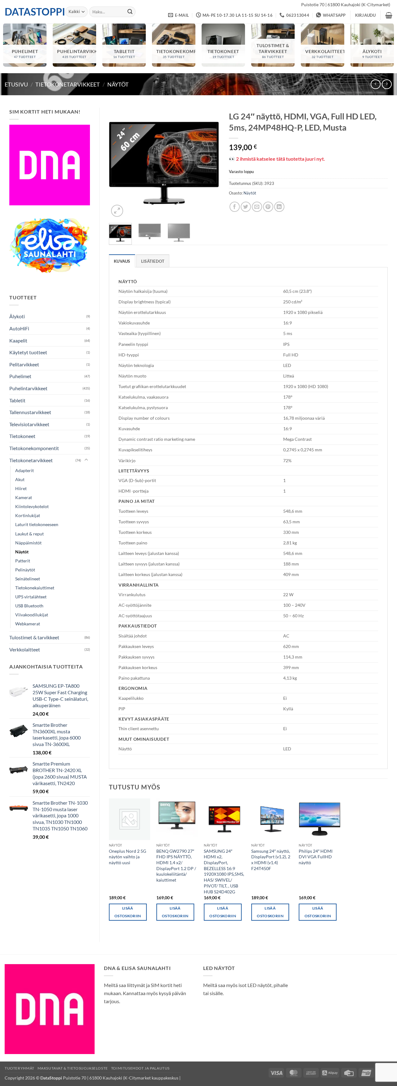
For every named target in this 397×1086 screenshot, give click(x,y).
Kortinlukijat (27, 515)
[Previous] (118, 163)
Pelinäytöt (25, 569)
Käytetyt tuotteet (28, 352)
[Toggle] (86, 460)
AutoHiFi (19, 328)
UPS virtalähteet (31, 596)
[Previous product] (386, 84)
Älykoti (17, 316)
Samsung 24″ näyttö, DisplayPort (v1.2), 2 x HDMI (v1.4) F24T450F (270, 859)
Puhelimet (20, 376)
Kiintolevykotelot (32, 506)
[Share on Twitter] (246, 207)
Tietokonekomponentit (34, 448)
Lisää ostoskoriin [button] (127, 912)
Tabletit (17, 400)
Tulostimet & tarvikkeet (34, 637)
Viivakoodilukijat (31, 614)
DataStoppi (30, 12)
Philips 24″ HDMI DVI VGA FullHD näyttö (315, 856)
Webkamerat (27, 623)
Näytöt (118, 84)
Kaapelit (18, 340)
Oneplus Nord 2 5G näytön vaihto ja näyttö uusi (127, 856)
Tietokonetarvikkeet (67, 84)
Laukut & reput (29, 533)
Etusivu (16, 84)
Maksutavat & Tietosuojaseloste (73, 1068)
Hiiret (21, 488)
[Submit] (130, 12)
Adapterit (24, 470)
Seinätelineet (27, 578)
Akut (20, 479)
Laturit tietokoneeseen (36, 524)
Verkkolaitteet (24, 649)
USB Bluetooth (29, 605)
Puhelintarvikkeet (28, 388)
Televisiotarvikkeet (29, 424)
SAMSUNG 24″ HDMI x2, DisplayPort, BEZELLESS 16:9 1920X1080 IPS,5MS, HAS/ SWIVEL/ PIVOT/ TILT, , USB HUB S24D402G (224, 871)
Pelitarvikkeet (24, 364)
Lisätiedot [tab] (153, 261)
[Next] (209, 163)
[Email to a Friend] (257, 207)
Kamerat (23, 497)
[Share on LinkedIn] (279, 207)
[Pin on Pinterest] (268, 207)
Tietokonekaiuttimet (34, 587)
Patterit (22, 560)
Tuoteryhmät (19, 1068)
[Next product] (375, 84)
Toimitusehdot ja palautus (140, 1068)
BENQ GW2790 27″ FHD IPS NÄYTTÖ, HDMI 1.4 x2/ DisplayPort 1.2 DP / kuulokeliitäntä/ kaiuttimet (176, 865)
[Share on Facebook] (235, 207)
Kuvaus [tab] (122, 261)
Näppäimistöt (28, 542)
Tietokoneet (22, 436)
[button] (365, 15)
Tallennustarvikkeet (30, 412)
